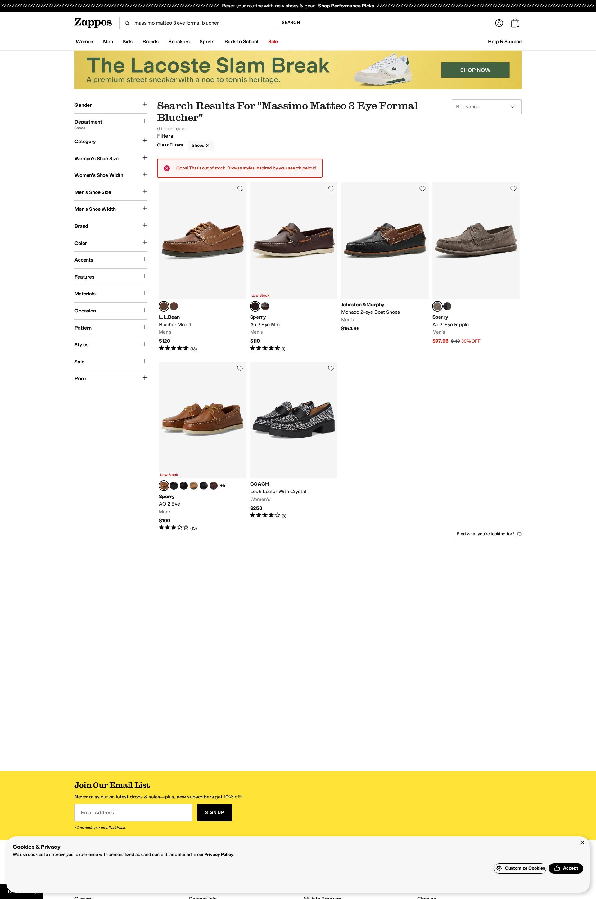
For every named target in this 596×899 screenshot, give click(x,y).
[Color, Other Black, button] (447, 306)
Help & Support (505, 41)
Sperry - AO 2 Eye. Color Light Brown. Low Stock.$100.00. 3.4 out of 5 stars (202, 446)
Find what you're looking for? (486, 534)
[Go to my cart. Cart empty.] (515, 23)
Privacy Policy (218, 854)
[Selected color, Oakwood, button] (164, 306)
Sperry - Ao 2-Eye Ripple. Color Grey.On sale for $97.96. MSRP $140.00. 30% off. (476, 267)
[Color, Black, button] (174, 486)
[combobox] (198, 23)
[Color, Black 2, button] (204, 486)
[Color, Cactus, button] (174, 306)
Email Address (97, 813)
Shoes (198, 145)
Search (291, 22)
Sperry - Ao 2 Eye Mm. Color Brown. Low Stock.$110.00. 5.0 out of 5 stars (294, 267)
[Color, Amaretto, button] (265, 306)
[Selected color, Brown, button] (255, 306)
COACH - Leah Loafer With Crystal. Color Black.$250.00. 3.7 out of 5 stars (294, 446)
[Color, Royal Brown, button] (194, 486)
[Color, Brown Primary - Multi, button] (214, 486)
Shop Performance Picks (346, 6)
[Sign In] (499, 23)
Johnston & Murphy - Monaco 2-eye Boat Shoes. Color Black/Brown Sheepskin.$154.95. (385, 267)
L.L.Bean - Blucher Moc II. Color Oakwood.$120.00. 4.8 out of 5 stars (202, 267)
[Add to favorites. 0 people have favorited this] (240, 189)
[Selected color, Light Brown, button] (164, 486)
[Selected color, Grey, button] (437, 306)
